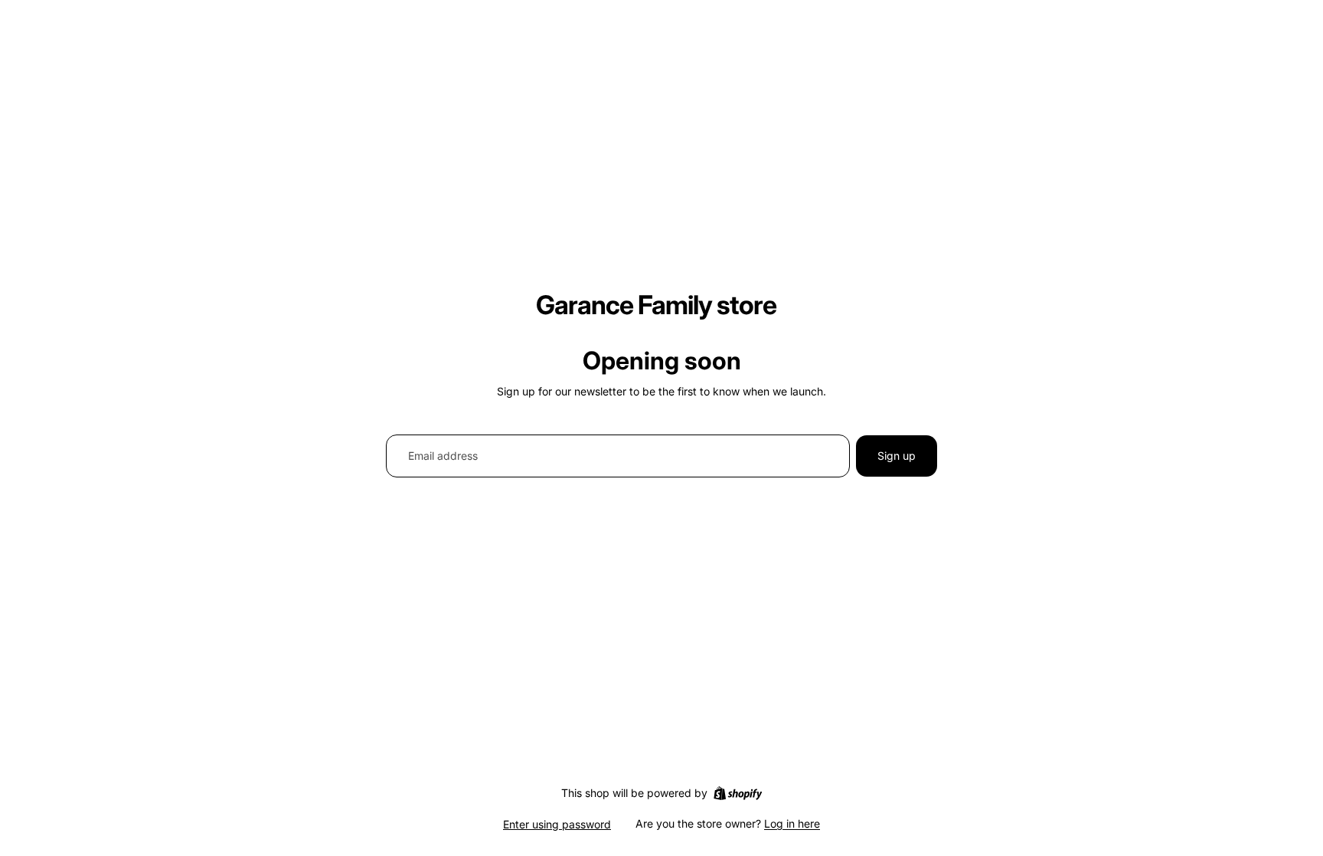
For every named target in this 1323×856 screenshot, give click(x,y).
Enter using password (557, 824)
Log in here (792, 823)
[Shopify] (738, 793)
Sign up (896, 455)
